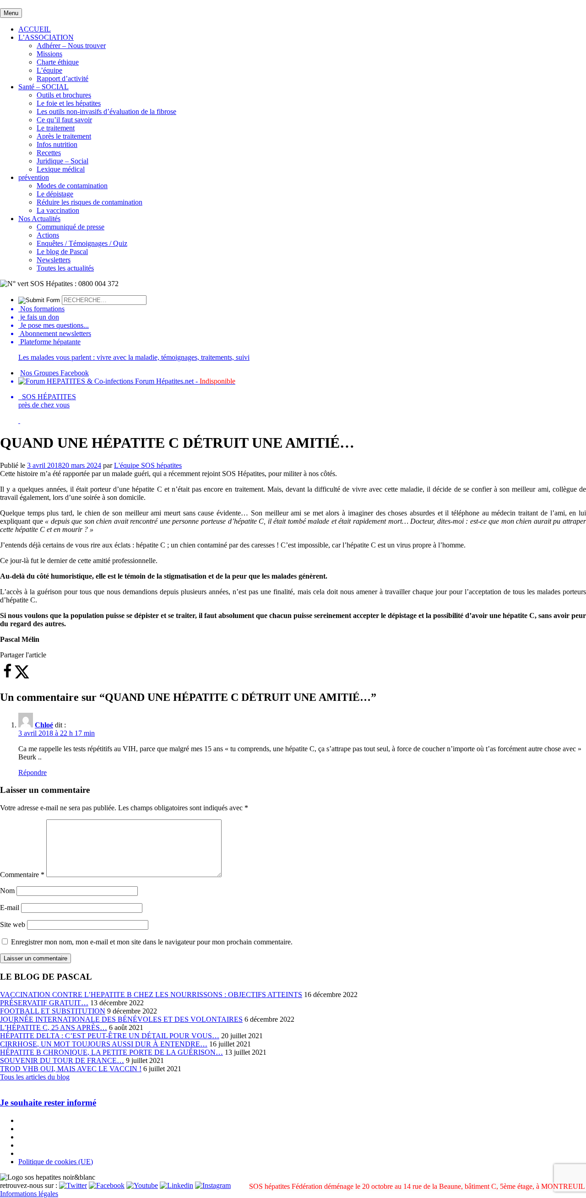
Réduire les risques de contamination (89, 202)
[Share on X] (22, 676)
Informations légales (29, 1194)
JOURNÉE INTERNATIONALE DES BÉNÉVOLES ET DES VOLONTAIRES (121, 1019)
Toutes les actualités (65, 268)
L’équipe (49, 70)
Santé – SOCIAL (43, 87)
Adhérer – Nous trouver (71, 45)
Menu (11, 13)
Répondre (32, 772)
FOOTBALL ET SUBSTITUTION (52, 1011)
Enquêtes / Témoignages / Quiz (82, 243)
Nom (7, 890)
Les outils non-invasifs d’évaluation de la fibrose (106, 111)
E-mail (9, 907)
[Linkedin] (176, 1185)
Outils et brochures (64, 95)
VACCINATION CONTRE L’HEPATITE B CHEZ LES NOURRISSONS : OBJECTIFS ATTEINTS (151, 994)
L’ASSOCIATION (46, 37)
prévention (33, 177)
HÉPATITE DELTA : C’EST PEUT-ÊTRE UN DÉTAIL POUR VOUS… (109, 1036)
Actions (48, 235)
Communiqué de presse (70, 227)
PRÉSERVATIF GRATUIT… (44, 1003)
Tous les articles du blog (35, 1077)
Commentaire (22, 874)
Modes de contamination (72, 186)
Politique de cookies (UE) (55, 1161)
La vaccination (58, 210)
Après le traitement (64, 136)
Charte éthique (58, 62)
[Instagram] (213, 1185)
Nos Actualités (39, 218)
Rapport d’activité (62, 78)
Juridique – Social (62, 161)
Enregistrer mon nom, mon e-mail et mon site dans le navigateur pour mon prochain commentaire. (152, 942)
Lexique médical (61, 169)
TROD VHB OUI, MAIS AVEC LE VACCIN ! (70, 1069)
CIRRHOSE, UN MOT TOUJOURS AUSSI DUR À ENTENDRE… (103, 1044)
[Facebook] (107, 1185)
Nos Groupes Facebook (54, 373)
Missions (49, 54)
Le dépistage (55, 194)
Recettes (49, 153)
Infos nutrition (57, 144)
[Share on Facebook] (7, 676)
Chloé (44, 725)
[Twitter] (73, 1185)
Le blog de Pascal (62, 251)
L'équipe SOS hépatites (148, 465)
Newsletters (54, 260)
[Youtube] (142, 1185)
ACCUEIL (34, 29)
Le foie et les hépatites (69, 103)
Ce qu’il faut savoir (64, 120)
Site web (12, 924)
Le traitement (56, 128)
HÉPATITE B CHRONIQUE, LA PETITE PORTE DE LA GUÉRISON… (111, 1052)
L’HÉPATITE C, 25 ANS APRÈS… (53, 1027)
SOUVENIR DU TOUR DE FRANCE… (62, 1060)
